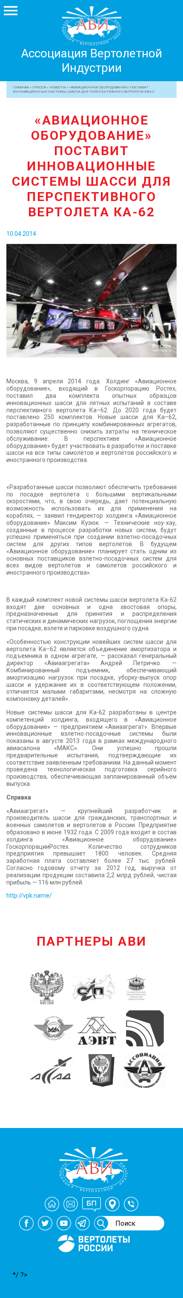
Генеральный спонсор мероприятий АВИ (92, 1263)
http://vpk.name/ (29, 895)
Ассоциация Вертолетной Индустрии (91, 60)
